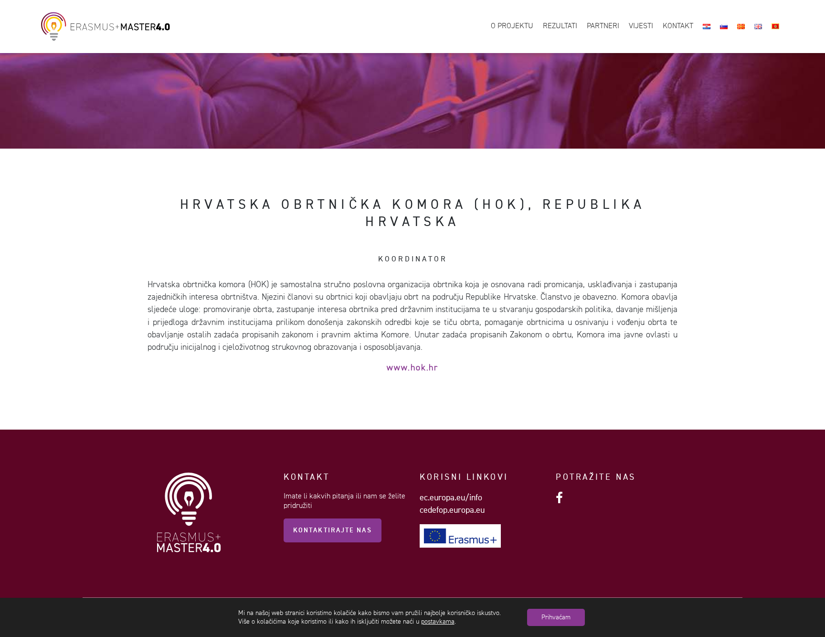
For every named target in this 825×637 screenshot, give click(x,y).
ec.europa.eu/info (451, 498)
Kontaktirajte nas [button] (332, 530)
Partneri (603, 26)
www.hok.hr (412, 368)
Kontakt (678, 26)
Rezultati (560, 26)
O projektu (512, 26)
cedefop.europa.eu (452, 510)
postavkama (438, 621)
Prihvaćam (556, 617)
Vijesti (641, 26)
